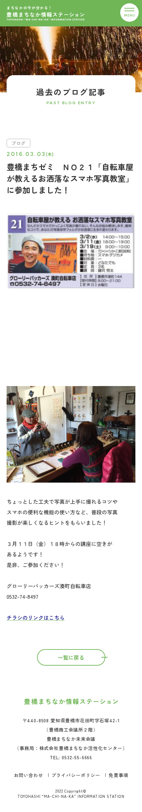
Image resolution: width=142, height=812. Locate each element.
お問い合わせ (28, 775)
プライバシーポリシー (76, 775)
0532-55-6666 (77, 757)
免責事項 (118, 775)
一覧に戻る (71, 657)
